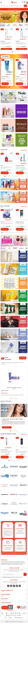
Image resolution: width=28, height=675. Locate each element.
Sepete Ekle (6, 48)
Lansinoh (18, 76)
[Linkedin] (20, 586)
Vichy (2, 165)
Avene (17, 41)
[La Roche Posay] (14, 17)
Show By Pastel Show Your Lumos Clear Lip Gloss (6, 452)
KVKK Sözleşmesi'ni (7, 577)
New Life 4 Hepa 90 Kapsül (6, 223)
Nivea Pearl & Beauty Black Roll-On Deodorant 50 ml (21, 452)
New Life (2, 221)
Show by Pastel (4, 449)
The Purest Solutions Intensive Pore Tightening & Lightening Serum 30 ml (21, 168)
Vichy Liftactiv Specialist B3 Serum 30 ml (6, 168)
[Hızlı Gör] (11, 83)
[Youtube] (14, 586)
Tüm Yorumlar (23, 357)
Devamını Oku (7, 427)
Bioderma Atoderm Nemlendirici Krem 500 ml (6, 43)
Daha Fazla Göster (23, 56)
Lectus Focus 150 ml (20, 223)
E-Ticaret (9, 621)
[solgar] (14, 240)
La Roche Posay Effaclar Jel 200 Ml (6, 78)
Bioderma (3, 41)
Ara (25, 5)
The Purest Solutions (20, 165)
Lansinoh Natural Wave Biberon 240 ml (20, 78)
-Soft (6, 621)
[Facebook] (8, 586)
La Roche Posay (4, 76)
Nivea (17, 449)
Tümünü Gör (24, 150)
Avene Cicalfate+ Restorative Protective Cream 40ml (20, 43)
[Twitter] (11, 586)
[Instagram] (17, 586)
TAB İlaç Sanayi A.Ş (20, 221)
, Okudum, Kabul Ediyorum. (13, 577)
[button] (26, 9)
